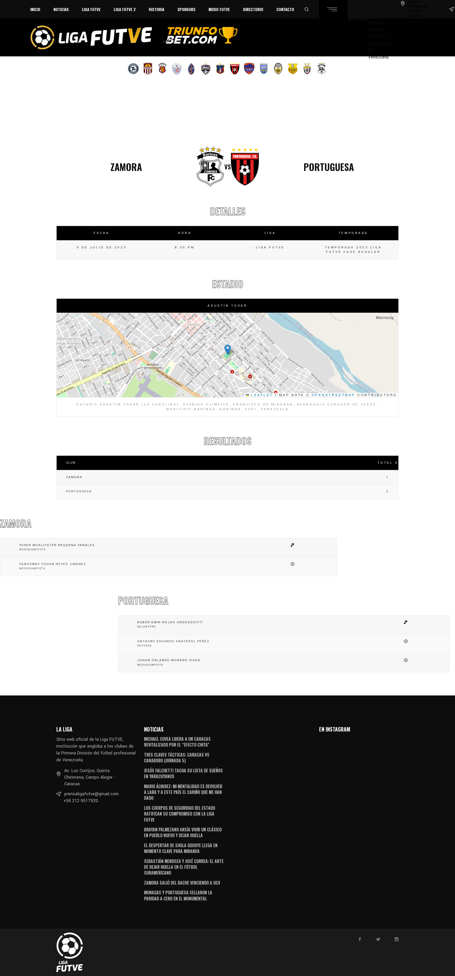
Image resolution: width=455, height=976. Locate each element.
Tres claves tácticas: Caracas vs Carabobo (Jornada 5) (176, 758)
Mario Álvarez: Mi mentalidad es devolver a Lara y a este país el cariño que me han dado (183, 792)
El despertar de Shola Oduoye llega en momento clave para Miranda (180, 848)
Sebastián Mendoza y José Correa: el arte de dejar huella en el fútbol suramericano (184, 867)
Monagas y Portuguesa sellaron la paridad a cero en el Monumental (178, 895)
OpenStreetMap (333, 395)
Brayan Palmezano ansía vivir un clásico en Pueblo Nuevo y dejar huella (183, 832)
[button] (227, 349)
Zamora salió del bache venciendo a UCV (182, 883)
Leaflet (261, 395)
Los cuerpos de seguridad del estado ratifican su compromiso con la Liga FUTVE (179, 814)
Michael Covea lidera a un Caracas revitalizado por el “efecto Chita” (177, 742)
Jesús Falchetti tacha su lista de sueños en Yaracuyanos (183, 773)
